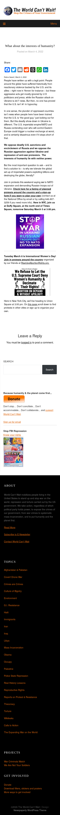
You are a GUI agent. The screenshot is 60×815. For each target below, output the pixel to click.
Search (8, 361)
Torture (7, 711)
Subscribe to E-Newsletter (17, 534)
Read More (9, 527)
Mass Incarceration (13, 647)
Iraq (6, 633)
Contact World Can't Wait (16, 541)
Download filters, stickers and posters (23, 788)
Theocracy (9, 704)
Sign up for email (12, 421)
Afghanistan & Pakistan (15, 569)
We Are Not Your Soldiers (17, 765)
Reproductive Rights (14, 690)
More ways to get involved (17, 792)
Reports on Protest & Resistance (20, 697)
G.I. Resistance (12, 605)
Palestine (8, 668)
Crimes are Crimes (13, 584)
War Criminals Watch (14, 761)
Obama (8, 654)
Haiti (6, 612)
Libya (6, 640)
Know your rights (12, 434)
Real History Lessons (14, 682)
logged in (26, 342)
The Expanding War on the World (21, 732)
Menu (54, 23)
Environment (10, 598)
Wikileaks (8, 718)
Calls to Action (11, 725)
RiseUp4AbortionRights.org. (35, 263)
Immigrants (9, 619)
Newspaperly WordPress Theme (30, 810)
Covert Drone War (13, 577)
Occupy (8, 661)
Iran (6, 626)
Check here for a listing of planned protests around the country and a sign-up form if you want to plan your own (27, 192)
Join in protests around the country (23, 259)
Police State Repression (16, 675)
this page (32, 304)
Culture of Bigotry (13, 591)
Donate (7, 784)
